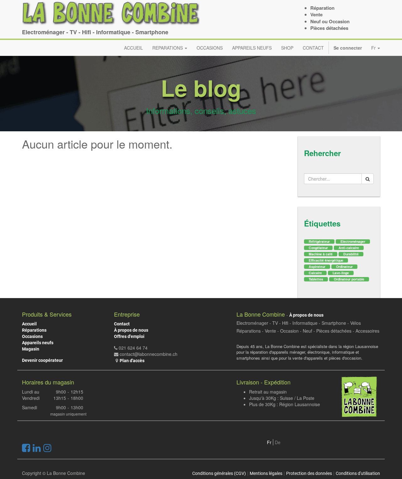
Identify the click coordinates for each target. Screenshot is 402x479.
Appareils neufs (37, 342)
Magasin (30, 348)
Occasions (32, 336)
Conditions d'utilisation (358, 473)
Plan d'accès (132, 360)
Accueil (29, 323)
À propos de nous (131, 330)
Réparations (34, 330)
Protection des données (309, 473)
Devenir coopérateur (42, 360)
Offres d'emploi (129, 336)
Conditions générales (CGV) (219, 473)
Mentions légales (266, 473)
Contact (122, 323)
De (277, 442)
